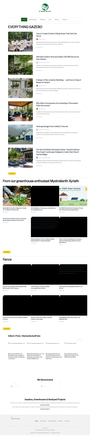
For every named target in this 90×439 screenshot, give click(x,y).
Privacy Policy (43, 421)
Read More (40, 47)
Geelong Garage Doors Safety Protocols (52, 126)
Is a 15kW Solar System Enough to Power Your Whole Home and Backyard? (71, 209)
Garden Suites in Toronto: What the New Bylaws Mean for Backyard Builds (42, 240)
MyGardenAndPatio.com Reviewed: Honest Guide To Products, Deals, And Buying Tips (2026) (16, 356)
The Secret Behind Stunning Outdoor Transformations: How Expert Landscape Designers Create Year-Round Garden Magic (58, 152)
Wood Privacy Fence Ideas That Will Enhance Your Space (41, 318)
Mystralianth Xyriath (46, 157)
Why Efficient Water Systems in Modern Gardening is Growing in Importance (15, 219)
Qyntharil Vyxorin (46, 62)
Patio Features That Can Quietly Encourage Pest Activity (40, 287)
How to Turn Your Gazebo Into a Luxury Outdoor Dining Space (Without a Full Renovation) (70, 240)
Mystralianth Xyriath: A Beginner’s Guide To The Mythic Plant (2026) (14, 209)
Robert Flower (5, 212)
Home (24, 19)
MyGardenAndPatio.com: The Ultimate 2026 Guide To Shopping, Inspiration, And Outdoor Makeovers (35, 356)
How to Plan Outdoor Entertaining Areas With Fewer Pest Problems (14, 287)
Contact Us (64, 19)
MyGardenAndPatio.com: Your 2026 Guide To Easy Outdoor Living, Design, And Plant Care (54, 356)
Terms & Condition (52, 421)
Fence (50, 19)
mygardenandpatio (45, 409)
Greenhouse (42, 19)
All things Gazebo (33, 19)
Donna (44, 39)
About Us (57, 19)
